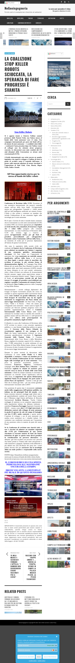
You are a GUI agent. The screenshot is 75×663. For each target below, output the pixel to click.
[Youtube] (65, 2)
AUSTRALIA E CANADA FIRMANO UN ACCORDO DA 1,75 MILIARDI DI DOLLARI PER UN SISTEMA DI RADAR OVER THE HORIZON (13, 602)
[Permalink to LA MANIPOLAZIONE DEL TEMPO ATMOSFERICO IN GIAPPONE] (67, 219)
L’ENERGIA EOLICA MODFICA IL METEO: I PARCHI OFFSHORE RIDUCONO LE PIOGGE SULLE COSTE (14, 32)
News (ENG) (54, 126)
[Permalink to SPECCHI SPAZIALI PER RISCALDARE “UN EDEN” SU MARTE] (61, 509)
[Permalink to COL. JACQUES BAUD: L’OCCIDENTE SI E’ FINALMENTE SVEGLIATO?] (61, 331)
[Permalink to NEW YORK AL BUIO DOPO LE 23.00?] (61, 414)
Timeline (53, 130)
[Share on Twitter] (37, 98)
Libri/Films (54, 186)
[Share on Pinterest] (40, 98)
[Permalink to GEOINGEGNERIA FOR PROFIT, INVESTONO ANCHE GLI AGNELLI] (67, 414)
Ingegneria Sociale (56, 121)
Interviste (53, 128)
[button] (57, 636)
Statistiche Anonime (26, 657)
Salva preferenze (50, 657)
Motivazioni (54, 146)
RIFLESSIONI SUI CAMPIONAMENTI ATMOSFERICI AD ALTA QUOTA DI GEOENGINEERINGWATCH (37, 32)
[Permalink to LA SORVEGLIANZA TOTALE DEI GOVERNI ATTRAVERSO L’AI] (61, 468)
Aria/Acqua (55, 150)
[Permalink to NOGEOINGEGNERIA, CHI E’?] (53, 331)
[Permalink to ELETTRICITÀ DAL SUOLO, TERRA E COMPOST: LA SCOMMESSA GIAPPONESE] (67, 564)
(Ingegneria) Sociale (58, 157)
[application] (23, 510)
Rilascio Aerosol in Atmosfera (61, 164)
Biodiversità (55, 179)
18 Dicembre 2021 (12, 98)
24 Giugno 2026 (9, 609)
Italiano (10, 3)
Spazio (54, 175)
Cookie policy (33, 661)
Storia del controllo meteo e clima (56, 212)
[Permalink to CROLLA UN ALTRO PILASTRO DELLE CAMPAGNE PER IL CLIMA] (67, 427)
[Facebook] (61, 2)
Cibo (53, 148)
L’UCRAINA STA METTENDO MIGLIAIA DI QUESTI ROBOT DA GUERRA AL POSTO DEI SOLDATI (32, 601)
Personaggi (55, 143)
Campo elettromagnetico (58, 189)
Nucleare (54, 172)
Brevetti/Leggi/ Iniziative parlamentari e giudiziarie (58, 269)
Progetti (54, 141)
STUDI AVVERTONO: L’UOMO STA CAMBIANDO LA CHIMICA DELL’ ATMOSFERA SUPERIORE (60, 31)
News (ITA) (54, 124)
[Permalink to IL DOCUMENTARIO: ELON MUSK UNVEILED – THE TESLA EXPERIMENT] (67, 537)
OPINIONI (54, 119)
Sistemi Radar (9, 53)
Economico (55, 154)
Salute (54, 184)
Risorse (54, 152)
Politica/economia (57, 182)
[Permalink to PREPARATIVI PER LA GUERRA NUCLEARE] (53, 482)
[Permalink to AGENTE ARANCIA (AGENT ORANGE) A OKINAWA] (53, 386)
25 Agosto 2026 (9, 37)
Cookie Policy (52, 622)
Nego (39, 657)
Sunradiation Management (60, 168)
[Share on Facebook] (34, 98)
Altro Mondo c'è (55, 191)
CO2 (53, 170)
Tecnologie (54, 159)
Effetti (52, 177)
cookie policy (41, 661)
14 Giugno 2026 (29, 607)
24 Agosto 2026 (32, 37)
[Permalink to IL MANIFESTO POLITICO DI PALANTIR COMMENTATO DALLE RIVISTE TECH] (67, 468)
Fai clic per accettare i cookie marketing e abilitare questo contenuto (23, 485)
